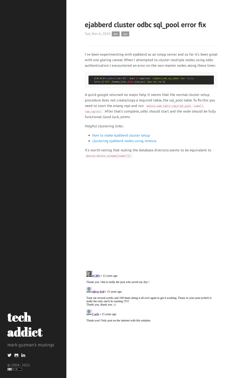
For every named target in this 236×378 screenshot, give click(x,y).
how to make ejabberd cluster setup (121, 135)
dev (116, 34)
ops (125, 34)
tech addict (24, 324)
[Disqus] (151, 219)
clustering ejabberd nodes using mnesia (124, 140)
